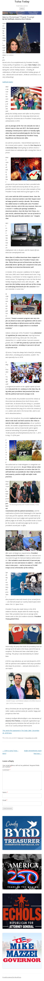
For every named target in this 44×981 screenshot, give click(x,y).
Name (5, 792)
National (20, 738)
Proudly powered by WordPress (11, 977)
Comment (6, 770)
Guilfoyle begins (7, 82)
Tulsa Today (22, 1)
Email (4, 800)
